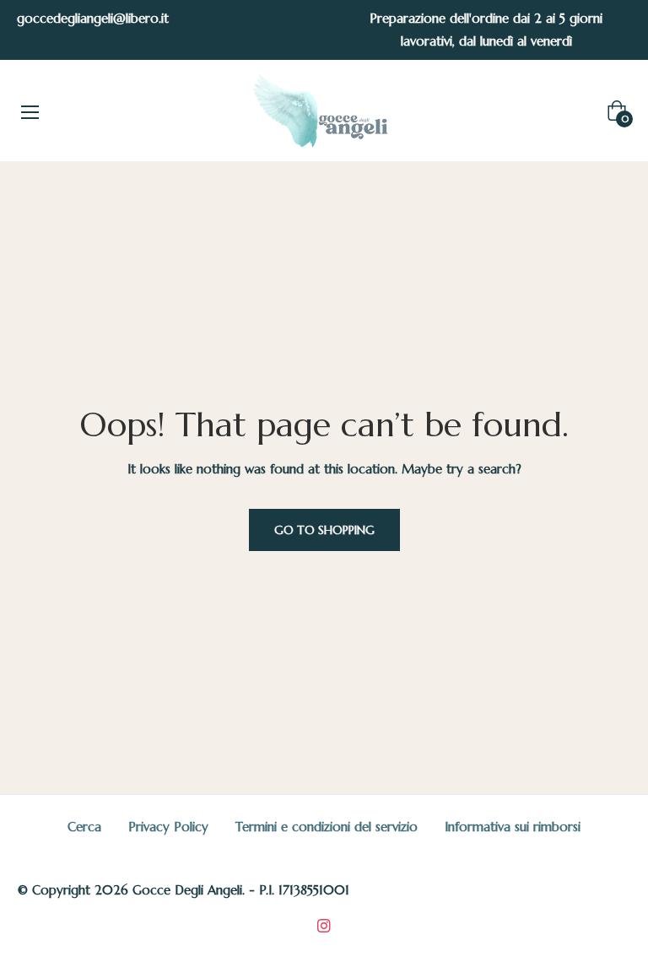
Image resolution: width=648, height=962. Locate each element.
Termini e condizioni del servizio (326, 827)
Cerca (84, 827)
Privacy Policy (168, 827)
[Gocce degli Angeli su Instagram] (324, 924)
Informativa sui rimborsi (512, 827)
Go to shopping (324, 530)
